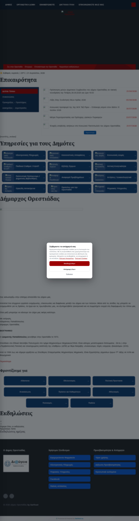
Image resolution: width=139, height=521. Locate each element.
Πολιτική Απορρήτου (66, 258)
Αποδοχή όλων (69, 263)
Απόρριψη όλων (69, 269)
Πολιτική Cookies (81, 258)
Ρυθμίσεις (69, 274)
